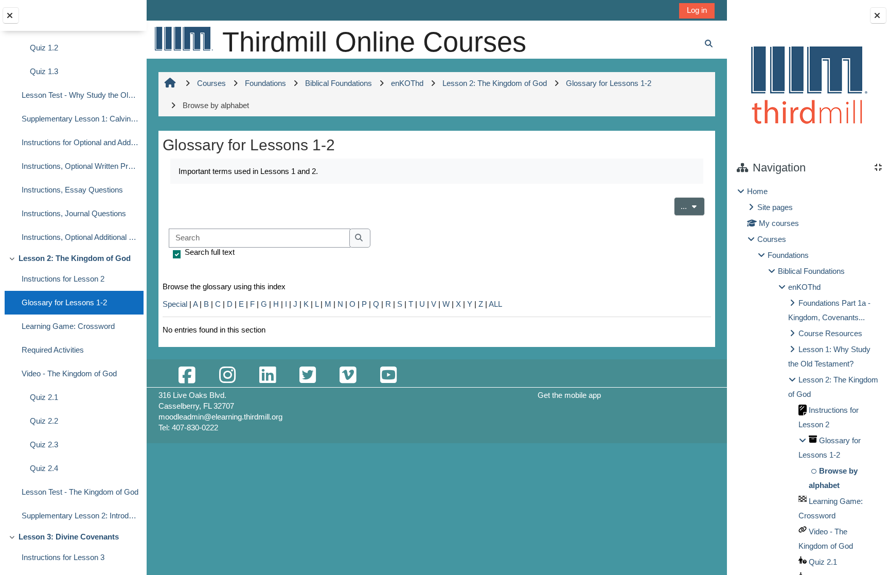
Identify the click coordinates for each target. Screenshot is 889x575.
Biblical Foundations (811, 271)
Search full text (210, 252)
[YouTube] (388, 375)
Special (175, 304)
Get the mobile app (569, 395)
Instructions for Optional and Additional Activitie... (80, 142)
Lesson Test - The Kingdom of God (80, 491)
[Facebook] (187, 375)
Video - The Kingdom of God (69, 373)
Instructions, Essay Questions (72, 189)
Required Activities (53, 349)
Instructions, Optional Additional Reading (80, 237)
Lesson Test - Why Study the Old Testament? (80, 95)
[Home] (183, 38)
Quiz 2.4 (44, 468)
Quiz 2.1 (44, 397)
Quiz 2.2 (44, 420)
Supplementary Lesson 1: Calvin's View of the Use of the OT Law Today (80, 118)
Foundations (788, 255)
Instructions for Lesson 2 (63, 278)
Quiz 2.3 (44, 444)
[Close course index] (11, 15)
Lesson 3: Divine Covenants (69, 536)
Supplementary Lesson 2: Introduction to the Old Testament (80, 515)
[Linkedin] (267, 375)
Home (757, 191)
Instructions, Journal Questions (74, 213)
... (693, 206)
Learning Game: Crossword (68, 326)
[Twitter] (308, 375)
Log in (697, 10)
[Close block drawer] (878, 15)
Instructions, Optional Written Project (80, 166)
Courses (771, 239)
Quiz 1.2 (44, 47)
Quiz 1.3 (44, 71)
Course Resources (830, 333)
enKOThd (804, 287)
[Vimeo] (348, 375)
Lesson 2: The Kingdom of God (75, 258)
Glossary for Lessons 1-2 (64, 302)
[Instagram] (227, 375)
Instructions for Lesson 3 (63, 557)
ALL (495, 304)
